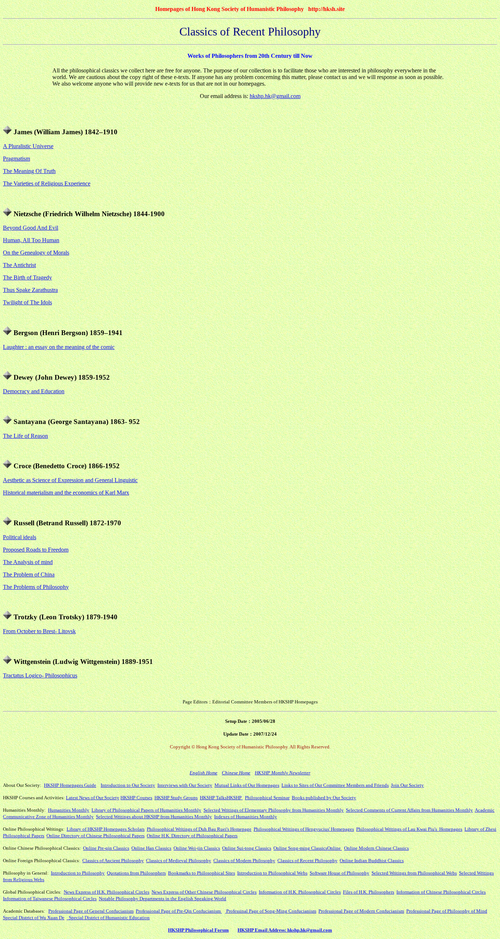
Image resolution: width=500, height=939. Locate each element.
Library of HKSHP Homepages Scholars (106, 829)
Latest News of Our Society (92, 797)
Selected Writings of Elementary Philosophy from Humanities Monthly (274, 810)
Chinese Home (236, 772)
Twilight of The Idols (27, 302)
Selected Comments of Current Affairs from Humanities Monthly (409, 810)
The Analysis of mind (28, 562)
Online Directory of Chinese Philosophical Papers (95, 835)
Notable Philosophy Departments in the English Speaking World (162, 898)
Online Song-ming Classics (300, 848)
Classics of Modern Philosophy (244, 860)
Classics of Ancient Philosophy (113, 860)
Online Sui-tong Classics (246, 848)
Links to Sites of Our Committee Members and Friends (335, 785)
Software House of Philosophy (339, 873)
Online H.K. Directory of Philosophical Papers (192, 835)
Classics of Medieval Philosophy (178, 860)
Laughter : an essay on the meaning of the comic (59, 347)
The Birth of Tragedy (27, 277)
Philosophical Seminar (267, 797)
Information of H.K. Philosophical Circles (300, 892)
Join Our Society (407, 785)
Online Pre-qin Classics (106, 848)
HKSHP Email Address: (262, 930)
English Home (203, 772)
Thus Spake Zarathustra (30, 290)
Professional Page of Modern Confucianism (361, 911)
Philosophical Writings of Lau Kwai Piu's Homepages (409, 829)
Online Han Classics (151, 848)
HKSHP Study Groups (176, 797)
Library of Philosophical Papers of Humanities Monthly (146, 810)
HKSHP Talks (213, 797)
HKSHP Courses (136, 797)
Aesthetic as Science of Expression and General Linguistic (70, 480)
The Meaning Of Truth (29, 171)
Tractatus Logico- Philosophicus (40, 675)
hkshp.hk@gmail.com (275, 96)
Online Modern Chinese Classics (376, 848)
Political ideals (19, 537)
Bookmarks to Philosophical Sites (201, 873)
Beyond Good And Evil (30, 228)
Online (334, 848)
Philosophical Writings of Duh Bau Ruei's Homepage (199, 829)
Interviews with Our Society (184, 785)
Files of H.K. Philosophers (368, 892)
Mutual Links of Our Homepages (246, 785)
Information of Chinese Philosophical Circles (441, 892)
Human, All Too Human (31, 240)
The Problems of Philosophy (36, 587)
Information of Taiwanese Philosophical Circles (50, 898)
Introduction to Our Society (128, 785)
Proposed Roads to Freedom (35, 550)
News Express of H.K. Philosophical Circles (106, 892)
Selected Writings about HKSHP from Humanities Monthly (154, 816)
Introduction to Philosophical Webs (272, 873)
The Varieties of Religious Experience (46, 183)
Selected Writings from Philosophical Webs (414, 873)
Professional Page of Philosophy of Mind (446, 911)
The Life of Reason (25, 436)
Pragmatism (16, 158)
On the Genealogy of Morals (36, 252)
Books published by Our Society (324, 797)
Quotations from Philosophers (136, 873)
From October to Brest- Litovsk (39, 631)
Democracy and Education (33, 391)
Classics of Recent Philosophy (307, 860)
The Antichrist (19, 265)
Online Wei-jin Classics (196, 848)
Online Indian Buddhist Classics (372, 860)
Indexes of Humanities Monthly (245, 816)
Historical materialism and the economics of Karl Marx (66, 492)
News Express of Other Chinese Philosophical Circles (204, 892)
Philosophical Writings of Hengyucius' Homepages (304, 829)
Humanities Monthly (68, 810)
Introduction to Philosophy (78, 873)
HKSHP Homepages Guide (70, 785)
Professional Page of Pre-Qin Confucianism (179, 911)
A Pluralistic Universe (28, 146)
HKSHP (235, 797)
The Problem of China (29, 574)
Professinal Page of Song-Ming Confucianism (271, 911)
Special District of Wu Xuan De (33, 917)
